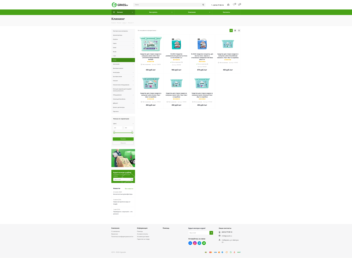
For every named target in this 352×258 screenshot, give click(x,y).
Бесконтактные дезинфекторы (122, 194)
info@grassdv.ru (227, 236)
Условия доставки (143, 236)
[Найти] (203, 5)
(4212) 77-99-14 (218, 5)
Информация (142, 228)
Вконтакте (190, 243)
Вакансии (114, 234)
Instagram (195, 243)
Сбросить (123, 143)
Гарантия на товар (143, 239)
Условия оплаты (142, 234)
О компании (115, 231)
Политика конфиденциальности (122, 236)
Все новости (129, 189)
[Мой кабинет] (228, 5)
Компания (115, 228)
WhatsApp (204, 243)
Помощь (140, 231)
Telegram (199, 243)
